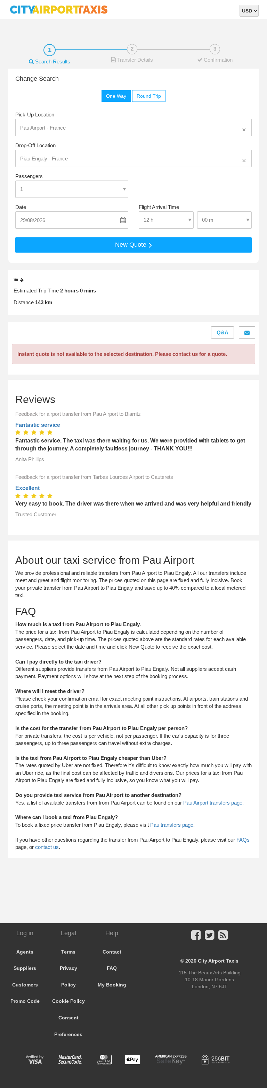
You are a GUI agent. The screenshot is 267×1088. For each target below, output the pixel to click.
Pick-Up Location (34, 114)
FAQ (112, 968)
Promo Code (25, 1001)
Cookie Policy (68, 1001)
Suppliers (25, 968)
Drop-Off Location (35, 145)
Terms (68, 952)
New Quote (131, 244)
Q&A (222, 332)
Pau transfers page (171, 825)
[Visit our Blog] (223, 937)
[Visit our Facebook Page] (196, 937)
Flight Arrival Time (159, 207)
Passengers (29, 176)
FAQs (243, 840)
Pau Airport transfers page (212, 803)
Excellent (27, 488)
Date (20, 207)
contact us (47, 847)
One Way (116, 96)
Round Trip (149, 96)
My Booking (112, 985)
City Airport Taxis (218, 961)
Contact (112, 952)
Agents (24, 952)
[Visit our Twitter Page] (209, 937)
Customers (25, 985)
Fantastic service (37, 425)
